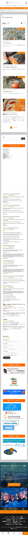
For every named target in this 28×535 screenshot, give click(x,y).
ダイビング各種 (13, 5)
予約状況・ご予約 (14, 484)
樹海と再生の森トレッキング (8, 155)
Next (15, 127)
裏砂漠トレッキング (6, 158)
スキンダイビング (6, 151)
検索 (3, 137)
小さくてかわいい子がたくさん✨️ (10, 67)
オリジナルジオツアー (7, 149)
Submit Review (6, 357)
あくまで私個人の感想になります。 (11, 355)
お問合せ (20, 524)
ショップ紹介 (7, 5)
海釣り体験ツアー (6, 156)
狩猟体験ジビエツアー (7, 157)
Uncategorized (5, 148)
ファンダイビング (21, 28)
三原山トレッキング (6, 153)
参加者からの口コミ (17, 522)
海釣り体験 (15, 521)
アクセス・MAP (22, 521)
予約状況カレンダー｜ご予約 (11, 524)
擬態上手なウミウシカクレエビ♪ (10, 114)
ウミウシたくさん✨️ (7, 43)
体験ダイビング (5, 154)
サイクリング (5, 150)
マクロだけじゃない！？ (8, 91)
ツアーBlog (9, 522)
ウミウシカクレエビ (9, 10)
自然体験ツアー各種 (11, 519)
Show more (11, 257)
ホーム (2, 5)
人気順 (8, 23)
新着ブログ (5, 23)
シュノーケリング (20, 5)
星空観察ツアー (5, 155)
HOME (3, 10)
